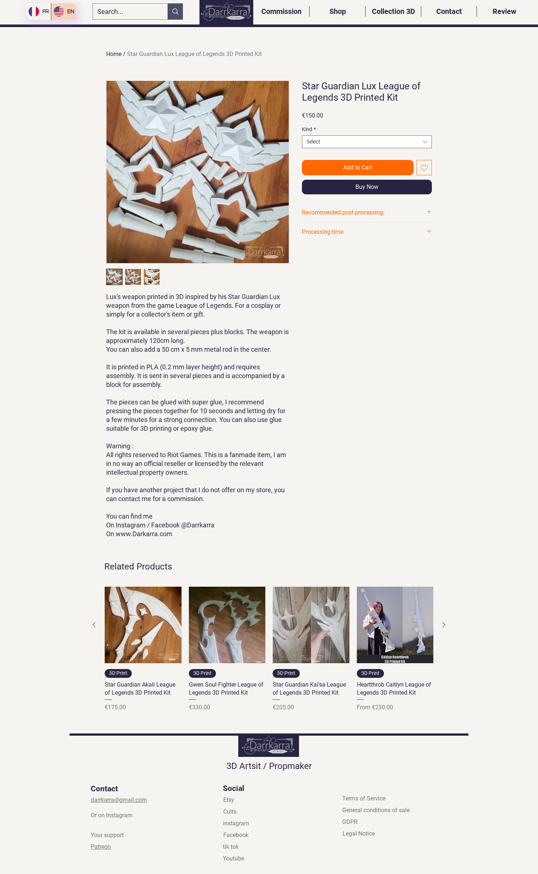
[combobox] (367, 141)
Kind (309, 129)
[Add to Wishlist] (424, 167)
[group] (269, 653)
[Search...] (175, 11)
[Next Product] (444, 624)
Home (114, 54)
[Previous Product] (94, 624)
